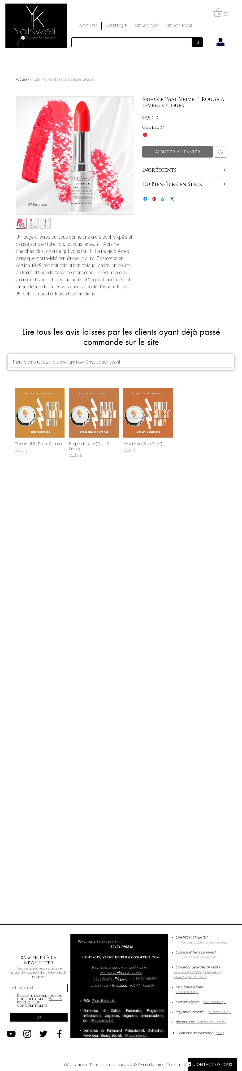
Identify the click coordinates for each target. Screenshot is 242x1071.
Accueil (21, 79)
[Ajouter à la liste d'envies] (220, 152)
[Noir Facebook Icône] (59, 1033)
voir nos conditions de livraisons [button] (203, 942)
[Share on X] (172, 199)
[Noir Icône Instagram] (27, 1033)
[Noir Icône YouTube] (11, 1033)
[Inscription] (220, 42)
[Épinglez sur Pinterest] (154, 199)
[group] (121, 423)
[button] (222, 12)
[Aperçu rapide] (40, 413)
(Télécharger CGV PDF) (190, 977)
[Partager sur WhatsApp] (163, 199)
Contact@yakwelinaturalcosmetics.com (121, 957)
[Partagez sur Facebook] (145, 199)
